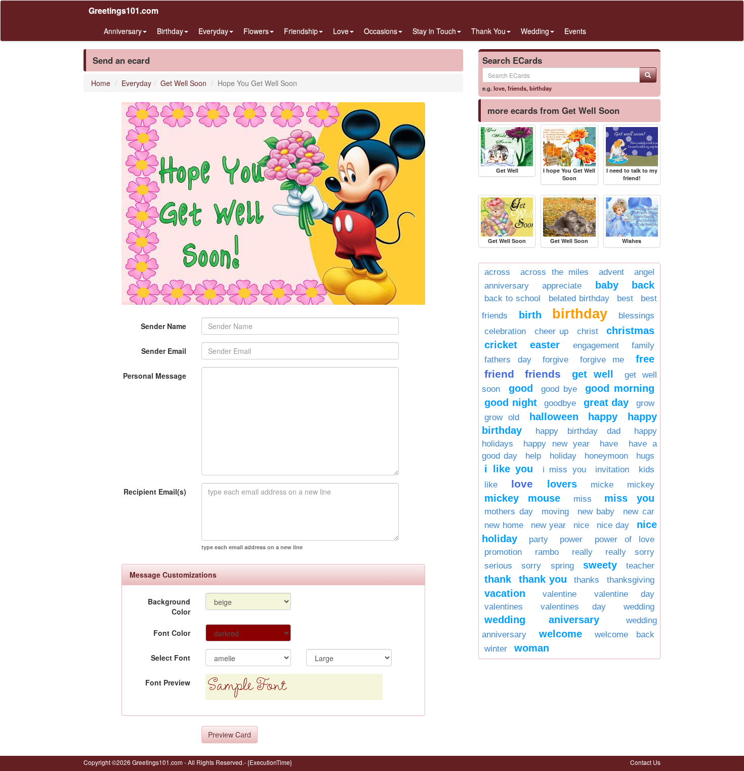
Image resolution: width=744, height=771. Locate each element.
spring (562, 566)
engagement (596, 345)
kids (646, 469)
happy (602, 416)
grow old (501, 417)
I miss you (564, 469)
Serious (498, 566)
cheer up (551, 331)
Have (609, 444)
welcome (560, 633)
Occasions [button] (380, 31)
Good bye (559, 389)
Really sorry (629, 552)
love (499, 88)
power (571, 539)
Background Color (169, 606)
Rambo (547, 552)
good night (510, 402)
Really (582, 552)
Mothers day (508, 511)
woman (531, 648)
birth (530, 314)
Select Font (170, 658)
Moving (555, 511)
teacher (640, 566)
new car (638, 511)
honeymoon (606, 456)
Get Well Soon (183, 83)
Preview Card (229, 734)
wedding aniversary (541, 619)
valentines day (573, 607)
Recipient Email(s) (154, 491)
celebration (505, 331)
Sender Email (163, 351)
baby (606, 285)
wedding (639, 607)
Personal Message (154, 376)
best (625, 298)
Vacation (504, 593)
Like (491, 485)
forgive (555, 359)
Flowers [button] (256, 31)
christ (587, 331)
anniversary (506, 286)
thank (497, 579)
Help (533, 456)
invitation (612, 469)
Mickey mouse (522, 498)
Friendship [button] (301, 31)
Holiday (563, 456)
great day (606, 402)
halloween (553, 416)
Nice (581, 525)
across (497, 272)
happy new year (556, 444)
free (645, 358)
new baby (596, 511)
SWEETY (600, 565)
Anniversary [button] (123, 31)
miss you (629, 498)
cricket (500, 344)
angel (644, 272)
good (521, 388)
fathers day (507, 359)
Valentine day (624, 594)
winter (495, 649)
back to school (512, 298)
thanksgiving (630, 580)
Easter (545, 344)
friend (499, 374)
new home (503, 525)
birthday (540, 88)
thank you (543, 579)
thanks (586, 580)
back (643, 285)
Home (100, 83)
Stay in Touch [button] (434, 31)
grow (645, 403)
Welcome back (624, 634)
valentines (503, 607)
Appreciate (562, 286)
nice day (613, 525)
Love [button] (341, 31)
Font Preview (167, 682)
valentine (559, 594)
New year (548, 525)
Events (575, 31)
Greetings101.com (123, 10)
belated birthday (579, 298)
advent (611, 272)
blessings (636, 315)
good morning (619, 388)
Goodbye (560, 403)
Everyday (136, 83)
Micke (602, 485)
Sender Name (163, 326)
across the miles (554, 272)
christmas (630, 330)
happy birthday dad (578, 431)
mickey (640, 485)
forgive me (602, 359)
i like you (508, 468)
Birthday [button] (170, 31)
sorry (531, 566)
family (643, 345)
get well (592, 374)
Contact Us (645, 762)
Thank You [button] (488, 31)
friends (517, 88)
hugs (645, 456)
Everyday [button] (213, 31)
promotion (503, 552)
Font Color (171, 633)
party (538, 539)
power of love (624, 539)
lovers (562, 484)
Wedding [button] (535, 31)
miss (582, 499)
